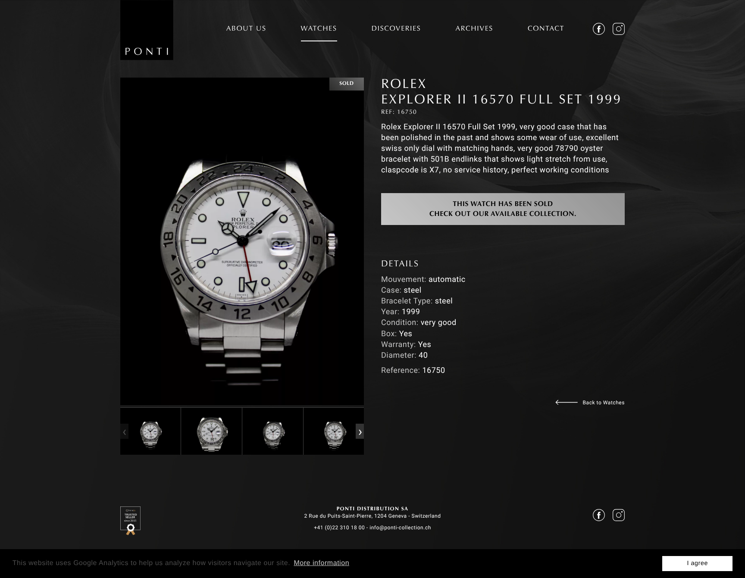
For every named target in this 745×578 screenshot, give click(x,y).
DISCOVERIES (396, 29)
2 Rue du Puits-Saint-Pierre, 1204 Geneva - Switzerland (372, 516)
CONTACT (546, 29)
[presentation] (124, 431)
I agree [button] (697, 563)
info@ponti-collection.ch (400, 528)
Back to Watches (604, 403)
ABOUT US (246, 29)
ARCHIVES (474, 29)
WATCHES (319, 29)
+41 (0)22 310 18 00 (339, 528)
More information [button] (321, 563)
